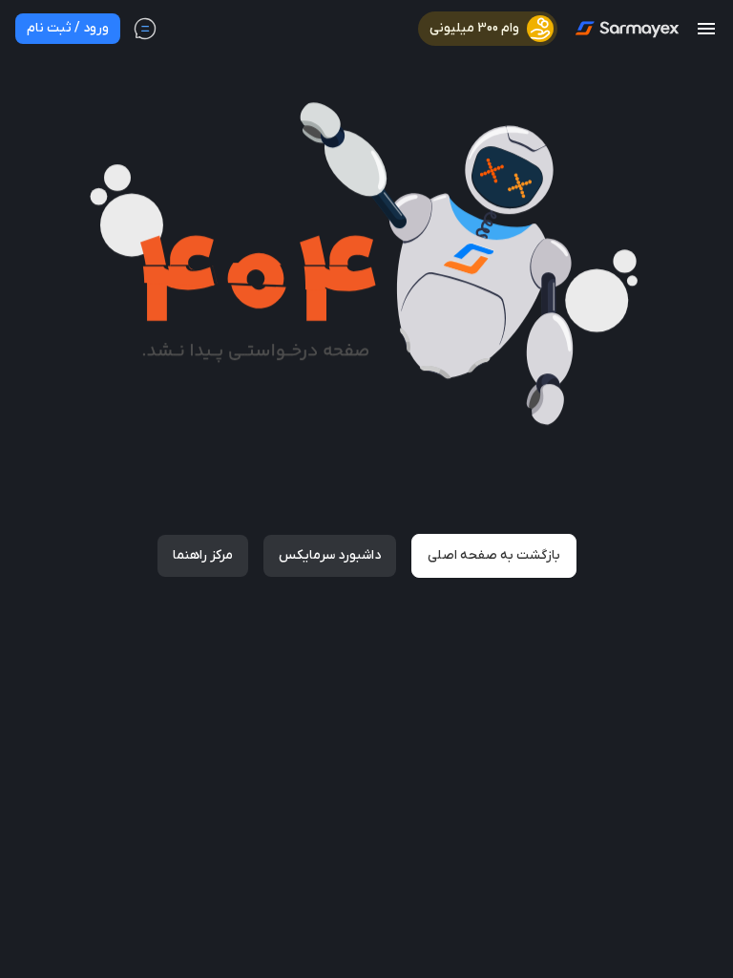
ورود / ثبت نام (68, 28)
